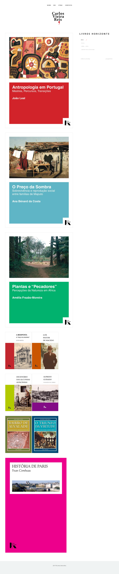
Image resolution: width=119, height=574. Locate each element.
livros (82, 43)
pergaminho (109, 59)
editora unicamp (85, 59)
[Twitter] (62, 569)
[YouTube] (56, 569)
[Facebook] (59, 569)
